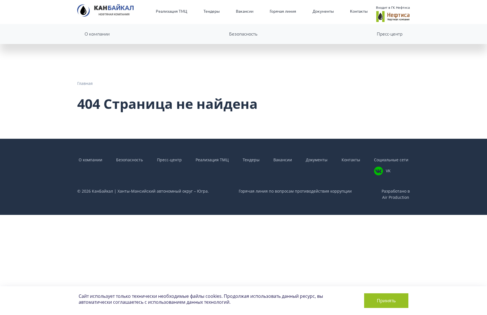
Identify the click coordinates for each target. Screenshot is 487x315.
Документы (323, 11)
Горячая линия (283, 11)
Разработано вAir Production (396, 194)
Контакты (359, 11)
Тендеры (211, 11)
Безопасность (243, 33)
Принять (386, 301)
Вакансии (244, 11)
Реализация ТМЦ (171, 11)
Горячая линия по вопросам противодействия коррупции (295, 191)
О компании (97, 33)
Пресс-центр (389, 33)
